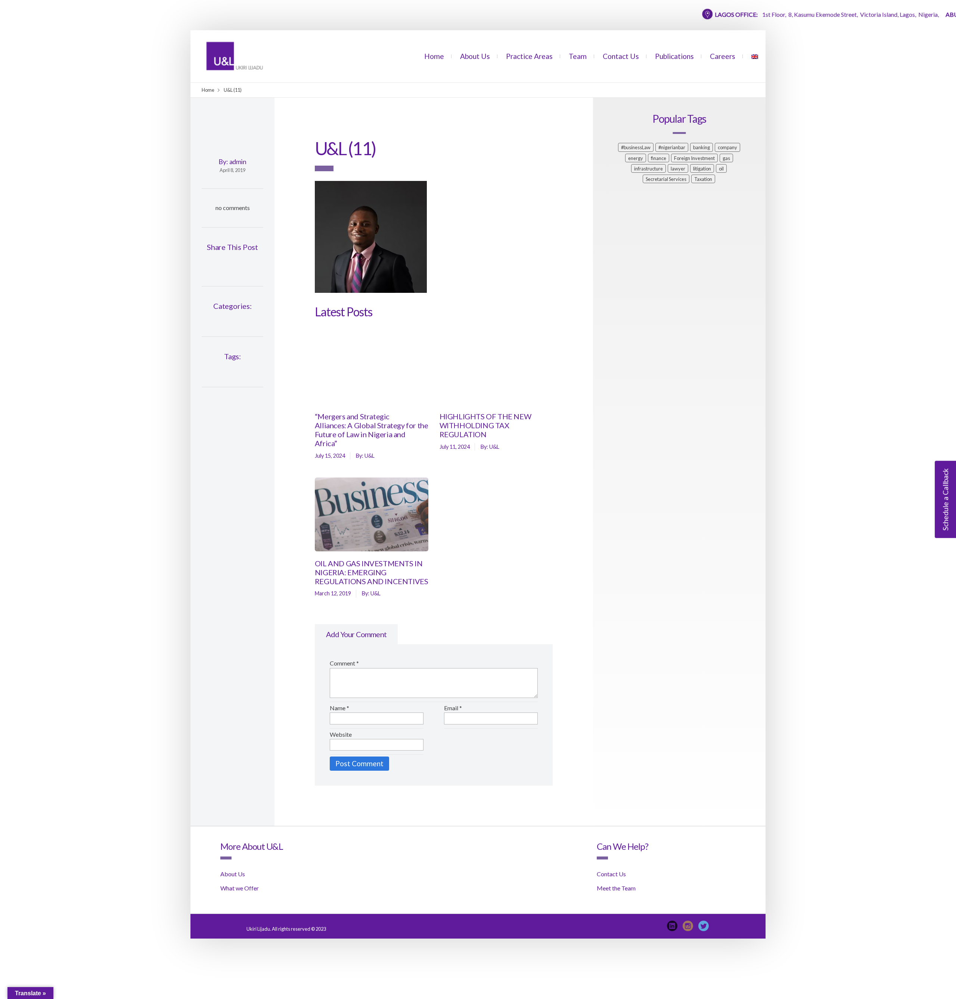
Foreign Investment (694, 158)
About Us (475, 56)
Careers (722, 56)
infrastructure (648, 169)
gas (726, 158)
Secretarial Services (666, 179)
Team (578, 56)
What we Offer (239, 888)
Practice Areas (529, 56)
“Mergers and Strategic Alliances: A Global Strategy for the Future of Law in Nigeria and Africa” (371, 430)
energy (635, 158)
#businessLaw (636, 147)
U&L (369, 455)
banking (701, 147)
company (727, 147)
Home (434, 56)
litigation (702, 169)
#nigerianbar (671, 147)
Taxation (703, 179)
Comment (344, 663)
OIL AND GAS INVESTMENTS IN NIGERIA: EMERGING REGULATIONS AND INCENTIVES (371, 572)
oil (721, 169)
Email (453, 707)
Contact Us (621, 56)
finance (658, 158)
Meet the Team (616, 888)
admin (237, 161)
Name (339, 707)
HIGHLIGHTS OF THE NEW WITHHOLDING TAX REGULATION (485, 425)
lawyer (678, 169)
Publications (674, 56)
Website (341, 734)
